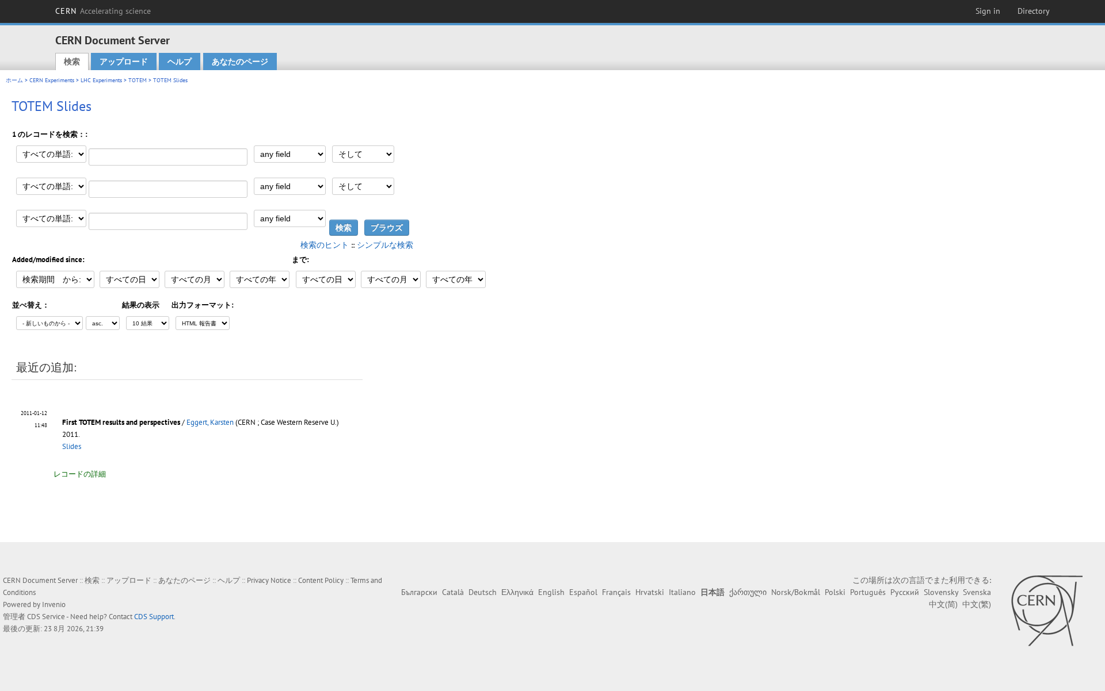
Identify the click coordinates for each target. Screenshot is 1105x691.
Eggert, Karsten (210, 422)
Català (453, 592)
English (551, 592)
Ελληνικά (517, 592)
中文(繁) (976, 604)
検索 (72, 61)
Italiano (682, 592)
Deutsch (482, 592)
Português (868, 592)
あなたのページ (240, 61)
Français (616, 592)
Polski (835, 592)
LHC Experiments (101, 80)
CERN (103, 11)
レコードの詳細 (80, 474)
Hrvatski (649, 592)
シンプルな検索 (385, 245)
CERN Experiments (51, 80)
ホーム (14, 80)
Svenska (977, 592)
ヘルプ (179, 61)
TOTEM (137, 80)
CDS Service (46, 616)
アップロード (124, 61)
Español (583, 592)
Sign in (988, 11)
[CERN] (1046, 610)
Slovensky (941, 592)
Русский (904, 592)
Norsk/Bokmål (795, 592)
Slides (71, 446)
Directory (1034, 11)
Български (419, 592)
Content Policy (321, 580)
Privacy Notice (269, 580)
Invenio (54, 604)
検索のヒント (324, 245)
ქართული (748, 592)
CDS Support (154, 616)
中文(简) (943, 604)
